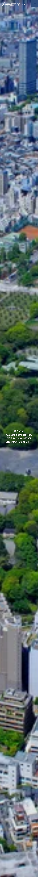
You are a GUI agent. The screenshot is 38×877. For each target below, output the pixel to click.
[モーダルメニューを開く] (34, 3)
